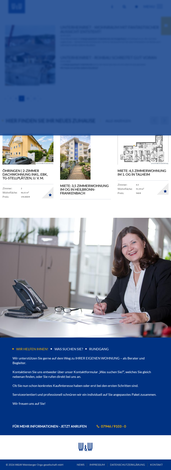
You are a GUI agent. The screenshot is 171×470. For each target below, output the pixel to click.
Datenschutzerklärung (127, 464)
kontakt (156, 464)
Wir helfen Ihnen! (32, 349)
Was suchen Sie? (68, 349)
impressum (97, 464)
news (80, 464)
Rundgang (99, 349)
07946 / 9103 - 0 (113, 426)
